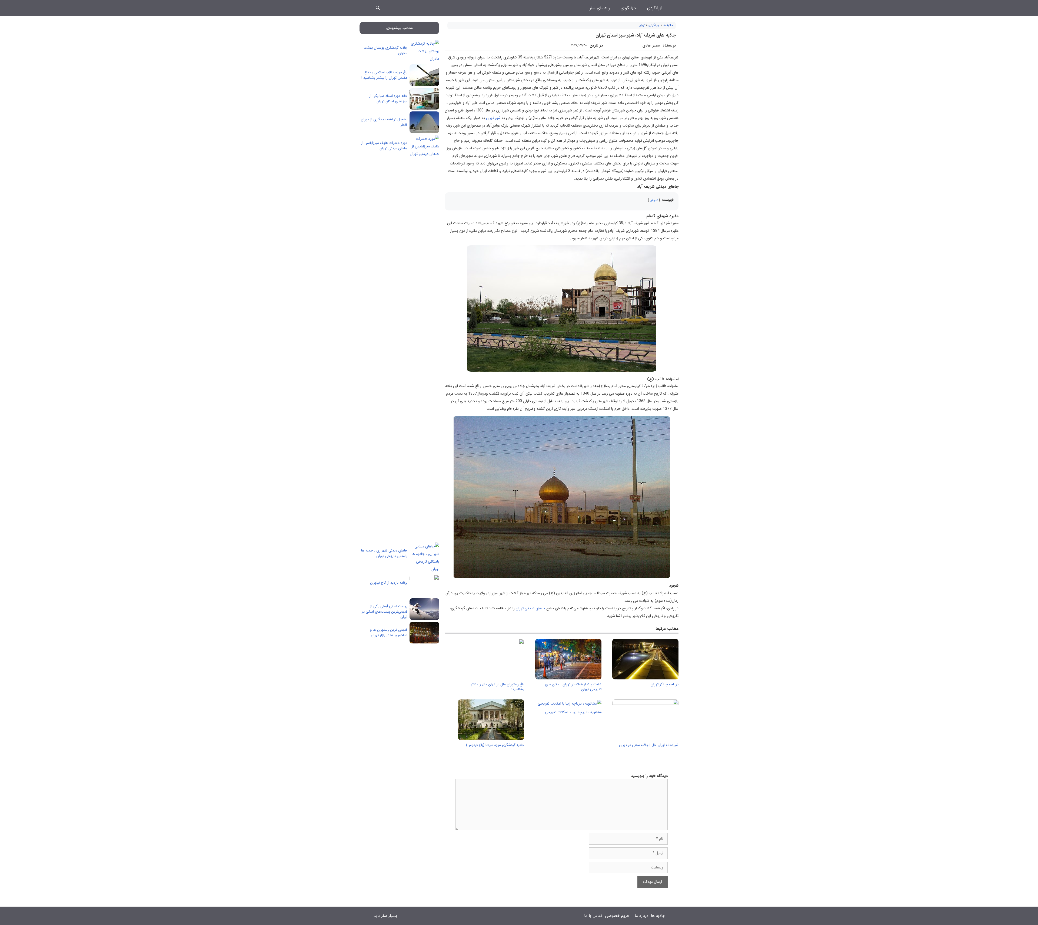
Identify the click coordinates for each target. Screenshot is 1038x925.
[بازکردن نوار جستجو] (377, 8)
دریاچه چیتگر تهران (664, 684)
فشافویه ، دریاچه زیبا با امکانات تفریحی (573, 712)
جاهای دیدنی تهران (530, 608)
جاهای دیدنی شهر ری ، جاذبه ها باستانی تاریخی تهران (384, 553)
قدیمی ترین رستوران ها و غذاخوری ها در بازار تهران (388, 632)
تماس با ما (593, 916)
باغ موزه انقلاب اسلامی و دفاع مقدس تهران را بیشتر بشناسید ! (384, 75)
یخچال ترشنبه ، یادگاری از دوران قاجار (384, 122)
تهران (642, 25)
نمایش (654, 200)
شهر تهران (493, 118)
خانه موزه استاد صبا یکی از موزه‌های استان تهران (388, 98)
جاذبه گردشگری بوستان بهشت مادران (385, 50)
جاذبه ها (668, 25)
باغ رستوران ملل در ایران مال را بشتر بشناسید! (497, 687)
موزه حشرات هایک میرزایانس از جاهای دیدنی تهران (384, 145)
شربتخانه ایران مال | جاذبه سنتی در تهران (648, 745)
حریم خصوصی (617, 916)
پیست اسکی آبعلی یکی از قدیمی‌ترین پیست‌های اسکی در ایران (384, 611)
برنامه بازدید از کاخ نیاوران (388, 583)
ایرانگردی (654, 8)
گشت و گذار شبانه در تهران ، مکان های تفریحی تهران (573, 687)
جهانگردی (628, 8)
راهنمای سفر (600, 8)
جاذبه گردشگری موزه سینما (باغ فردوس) (495, 745)
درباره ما (641, 916)
